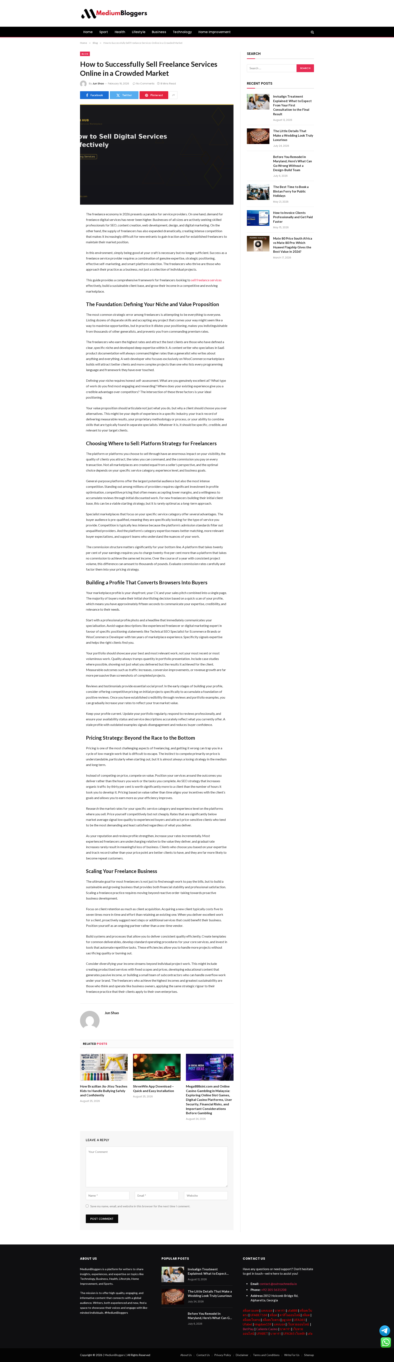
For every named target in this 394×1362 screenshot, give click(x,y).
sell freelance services (206, 280)
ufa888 (292, 1310)
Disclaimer (242, 1355)
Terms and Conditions (266, 1355)
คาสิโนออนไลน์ (289, 1315)
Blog (85, 53)
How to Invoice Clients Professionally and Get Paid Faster (293, 217)
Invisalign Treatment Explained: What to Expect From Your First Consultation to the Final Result (292, 105)
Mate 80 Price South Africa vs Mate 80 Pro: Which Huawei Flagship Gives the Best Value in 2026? (292, 244)
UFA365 (299, 1320)
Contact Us (203, 1355)
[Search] (312, 32)
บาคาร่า (280, 1310)
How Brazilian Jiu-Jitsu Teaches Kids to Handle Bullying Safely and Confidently (103, 1090)
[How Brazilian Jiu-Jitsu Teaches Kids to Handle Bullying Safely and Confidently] (104, 1067)
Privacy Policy (222, 1355)
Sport (103, 32)
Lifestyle (138, 32)
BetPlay (248, 1329)
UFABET (262, 1333)
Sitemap (309, 1355)
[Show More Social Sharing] (173, 95)
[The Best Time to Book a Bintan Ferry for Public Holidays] (258, 192)
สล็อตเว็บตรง (251, 1320)
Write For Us (291, 1355)
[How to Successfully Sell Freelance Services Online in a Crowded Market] (157, 154)
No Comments (145, 83)
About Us (186, 1355)
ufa (310, 1333)
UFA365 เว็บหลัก (294, 1333)
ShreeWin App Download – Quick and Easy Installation (153, 1088)
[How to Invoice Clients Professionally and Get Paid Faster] (258, 218)
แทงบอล (266, 1310)
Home (88, 32)
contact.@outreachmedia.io (278, 1284)
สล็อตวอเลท (251, 1310)
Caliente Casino (267, 1329)
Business (159, 32)
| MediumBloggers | (115, 1355)
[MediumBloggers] (114, 13)
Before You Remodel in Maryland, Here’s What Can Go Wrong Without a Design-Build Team (292, 163)
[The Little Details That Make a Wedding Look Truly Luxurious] (258, 136)
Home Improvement (214, 32)
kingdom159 (262, 1324)
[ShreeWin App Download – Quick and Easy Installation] (157, 1067)
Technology (182, 32)
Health (120, 32)
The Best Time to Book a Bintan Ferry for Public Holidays (291, 191)
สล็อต (273, 1315)
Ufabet (247, 1324)
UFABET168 (258, 1315)
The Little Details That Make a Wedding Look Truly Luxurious (293, 135)
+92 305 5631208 (273, 1290)
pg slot (287, 1320)
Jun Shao (98, 83)
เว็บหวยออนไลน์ (298, 1324)
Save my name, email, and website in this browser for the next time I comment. (140, 1206)
